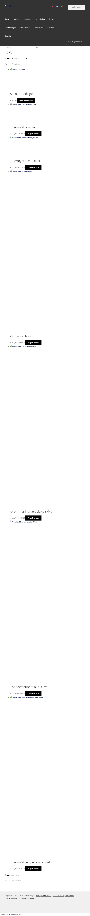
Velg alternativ (33, 134)
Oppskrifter (40, 19)
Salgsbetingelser (11, 898)
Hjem (7, 19)
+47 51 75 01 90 (58, 896)
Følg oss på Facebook (27, 898)
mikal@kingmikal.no (43, 896)
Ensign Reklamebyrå (13, 914)
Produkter (16, 19)
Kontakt (8, 36)
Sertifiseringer (10, 27)
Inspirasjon (28, 19)
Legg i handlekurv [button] (26, 100)
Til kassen (50, 27)
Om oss (51, 19)
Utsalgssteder (24, 27)
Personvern (69, 896)
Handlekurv (38, 27)
